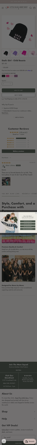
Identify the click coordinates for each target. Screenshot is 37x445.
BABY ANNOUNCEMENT (28, 226)
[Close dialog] (36, 213)
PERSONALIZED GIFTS (28, 221)
